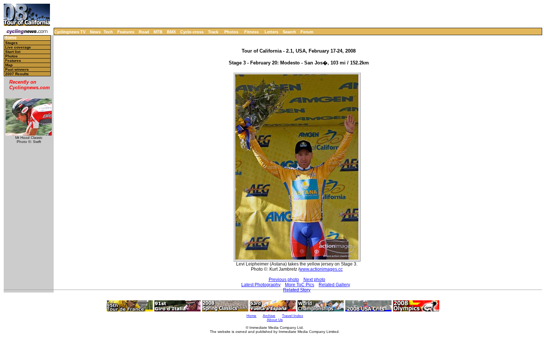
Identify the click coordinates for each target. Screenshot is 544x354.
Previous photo (284, 279)
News (95, 32)
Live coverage (18, 47)
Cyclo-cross (192, 32)
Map (9, 65)
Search (289, 32)
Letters (271, 32)
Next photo (314, 279)
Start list (12, 52)
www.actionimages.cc (321, 269)
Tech (108, 32)
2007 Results (17, 74)
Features (125, 32)
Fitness (251, 32)
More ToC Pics (299, 284)
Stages (11, 43)
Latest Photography (261, 284)
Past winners (17, 69)
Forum (306, 32)
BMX (171, 32)
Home (10, 38)
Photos (231, 32)
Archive (269, 316)
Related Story (296, 290)
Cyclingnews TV (69, 32)
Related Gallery (334, 284)
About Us (275, 320)
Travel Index (292, 316)
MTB (158, 32)
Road (144, 32)
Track (213, 32)
